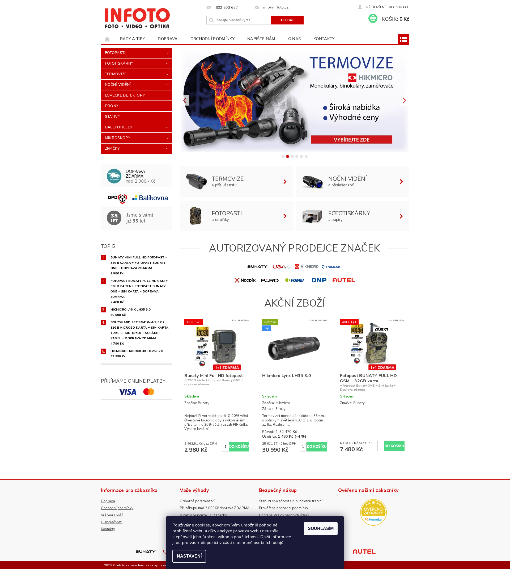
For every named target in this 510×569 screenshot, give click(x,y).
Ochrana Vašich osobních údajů (284, 515)
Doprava (167, 38)
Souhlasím (321, 528)
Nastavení (189, 556)
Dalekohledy (119, 127)
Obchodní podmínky (212, 38)
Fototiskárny (119, 63)
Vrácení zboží (112, 515)
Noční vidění (118, 84)
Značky (112, 148)
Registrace (399, 7)
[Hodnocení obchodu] (373, 512)
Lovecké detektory (125, 95)
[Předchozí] (184, 100)
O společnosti (111, 522)
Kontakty (324, 38)
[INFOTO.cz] (137, 16)
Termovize (116, 74)
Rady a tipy (132, 38)
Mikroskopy (117, 137)
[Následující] (404, 100)
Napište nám (261, 38)
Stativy (112, 116)
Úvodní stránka (107, 39)
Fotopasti (115, 52)
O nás (294, 38)
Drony (111, 105)
